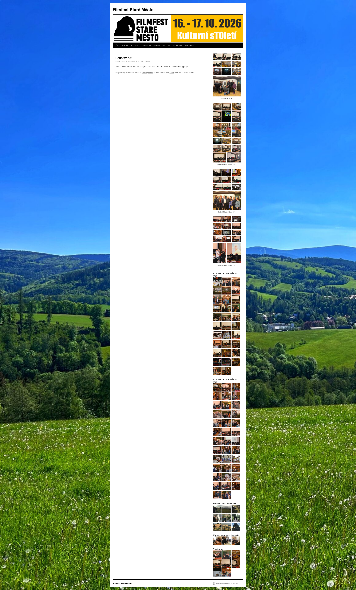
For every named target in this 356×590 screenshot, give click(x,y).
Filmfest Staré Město (133, 9)
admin (147, 61)
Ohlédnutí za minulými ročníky (153, 45)
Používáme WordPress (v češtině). (227, 583)
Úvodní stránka (122, 45)
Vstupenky (189, 45)
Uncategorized (147, 72)
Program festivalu (175, 45)
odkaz (172, 72)
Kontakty (134, 45)
